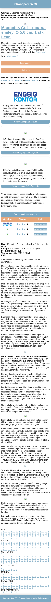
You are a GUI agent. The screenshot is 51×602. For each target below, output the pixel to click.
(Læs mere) (41, 52)
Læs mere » (25, 63)
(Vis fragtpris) (12, 56)
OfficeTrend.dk (31, 80)
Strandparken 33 (25, 4)
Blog (21, 598)
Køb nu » (26, 70)
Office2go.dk (16, 80)
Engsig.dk (5, 80)
